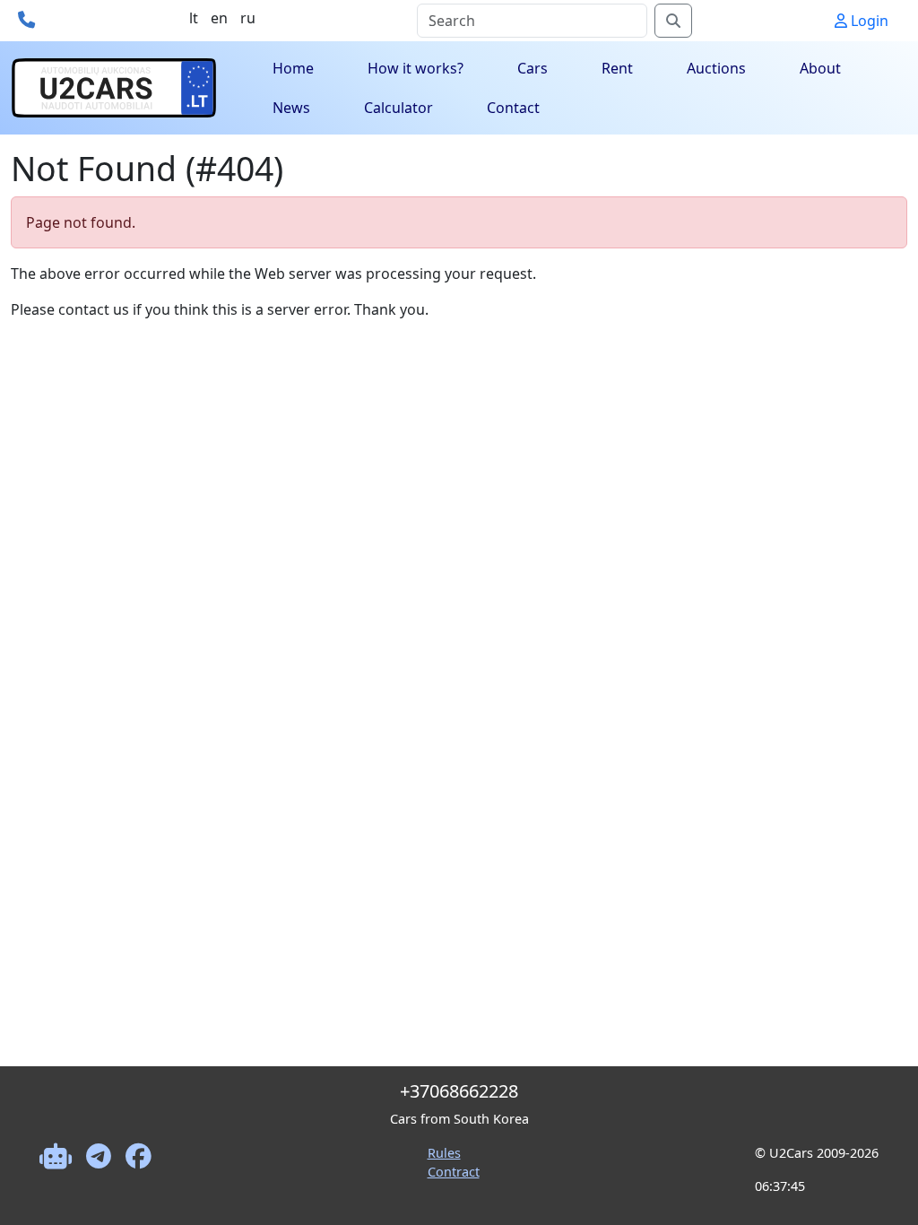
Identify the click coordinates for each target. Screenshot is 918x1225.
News (291, 107)
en (219, 18)
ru (247, 18)
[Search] (673, 21)
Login (867, 20)
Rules (444, 1152)
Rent (617, 68)
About (820, 68)
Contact (513, 107)
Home (293, 68)
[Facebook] (139, 1177)
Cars (532, 68)
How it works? (415, 68)
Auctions (716, 68)
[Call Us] (26, 19)
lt (193, 18)
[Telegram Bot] (55, 1177)
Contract (454, 1171)
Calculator (398, 107)
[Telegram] (98, 1177)
